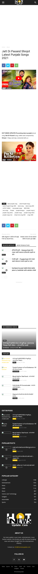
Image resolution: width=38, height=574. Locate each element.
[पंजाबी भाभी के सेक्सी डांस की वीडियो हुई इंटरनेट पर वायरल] (6, 449)
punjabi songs (18, 212)
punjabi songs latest (29, 212)
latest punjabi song (12, 203)
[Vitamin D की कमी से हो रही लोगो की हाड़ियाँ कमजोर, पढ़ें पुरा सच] (6, 396)
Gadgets (16, 568)
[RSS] (19, 560)
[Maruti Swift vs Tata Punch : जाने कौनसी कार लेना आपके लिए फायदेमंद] (6, 378)
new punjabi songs (17, 208)
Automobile (16, 371)
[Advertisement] (19, 25)
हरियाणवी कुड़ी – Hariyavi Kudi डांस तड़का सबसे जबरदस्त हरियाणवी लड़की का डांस (23, 252)
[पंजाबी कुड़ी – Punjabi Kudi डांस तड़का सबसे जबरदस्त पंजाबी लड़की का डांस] (6, 261)
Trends (22, 568)
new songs (5, 210)
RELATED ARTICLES (8, 245)
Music (8, 47)
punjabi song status (8, 212)
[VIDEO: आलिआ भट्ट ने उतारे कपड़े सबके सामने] (6, 467)
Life (24, 566)
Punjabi (12, 210)
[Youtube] (24, 560)
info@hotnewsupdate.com (22, 547)
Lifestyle (15, 389)
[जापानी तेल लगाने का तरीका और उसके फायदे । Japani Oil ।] (6, 458)
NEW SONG (27, 208)
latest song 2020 (30, 206)
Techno (29, 566)
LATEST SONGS (6, 208)
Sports (8, 566)
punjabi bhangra (20, 210)
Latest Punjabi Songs (24, 203)
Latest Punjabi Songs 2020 (9, 206)
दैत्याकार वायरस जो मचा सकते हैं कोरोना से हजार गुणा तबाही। (28, 238)
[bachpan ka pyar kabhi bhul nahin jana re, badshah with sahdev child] (6, 270)
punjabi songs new (7, 215)
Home (3, 47)
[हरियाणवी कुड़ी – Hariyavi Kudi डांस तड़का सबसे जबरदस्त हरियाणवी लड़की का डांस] (6, 252)
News (14, 362)
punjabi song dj (30, 210)
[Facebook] (14, 560)
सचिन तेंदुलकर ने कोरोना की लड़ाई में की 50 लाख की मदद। (10, 238)
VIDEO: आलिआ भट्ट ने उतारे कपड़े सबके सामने (23, 465)
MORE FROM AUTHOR (23, 245)
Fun (12, 566)
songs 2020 (30, 215)
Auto (33, 566)
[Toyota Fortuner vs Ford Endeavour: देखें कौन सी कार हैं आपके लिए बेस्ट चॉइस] (6, 370)
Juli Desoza (6, 347)
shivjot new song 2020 (19, 215)
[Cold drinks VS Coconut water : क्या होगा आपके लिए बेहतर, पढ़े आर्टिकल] (6, 387)
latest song (21, 206)
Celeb (14, 467)
